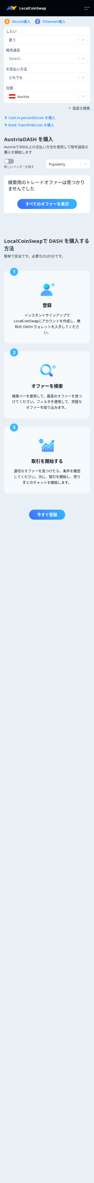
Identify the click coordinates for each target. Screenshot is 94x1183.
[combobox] (9, 59)
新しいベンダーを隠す (19, 167)
